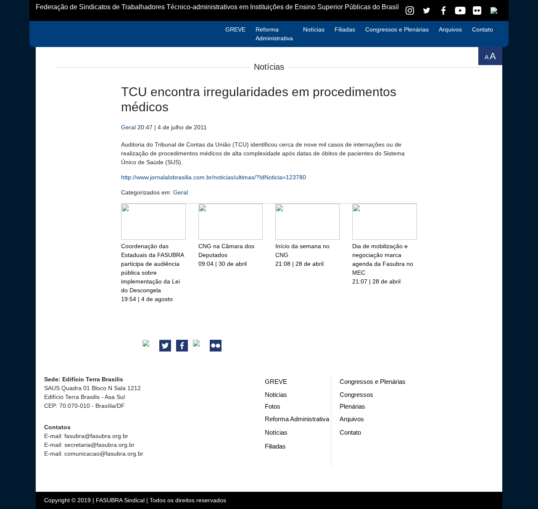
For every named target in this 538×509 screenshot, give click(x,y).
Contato (482, 29)
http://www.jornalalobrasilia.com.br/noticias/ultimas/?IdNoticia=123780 (213, 177)
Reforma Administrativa (274, 34)
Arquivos (450, 29)
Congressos (356, 394)
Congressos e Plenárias (397, 29)
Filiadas (345, 29)
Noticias (276, 394)
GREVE (235, 29)
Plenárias (352, 406)
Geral (128, 127)
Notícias (313, 29)
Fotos (272, 406)
